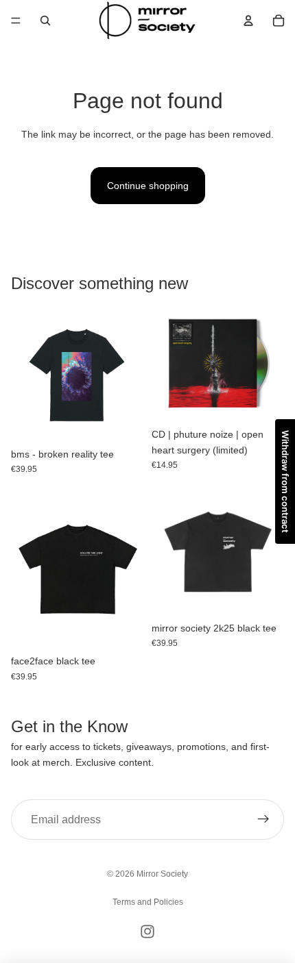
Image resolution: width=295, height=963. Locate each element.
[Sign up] (263, 819)
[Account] (248, 20)
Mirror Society (162, 874)
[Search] (45, 20)
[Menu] (16, 20)
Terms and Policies (148, 902)
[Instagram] (147, 931)
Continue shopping (148, 185)
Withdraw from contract (285, 481)
